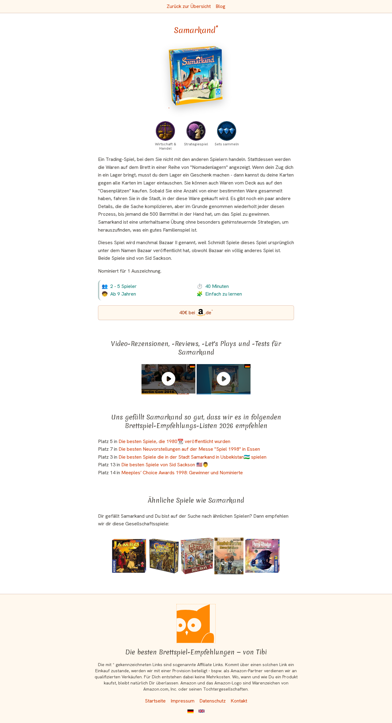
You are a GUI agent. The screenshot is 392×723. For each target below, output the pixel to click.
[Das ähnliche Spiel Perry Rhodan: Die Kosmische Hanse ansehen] (262, 556)
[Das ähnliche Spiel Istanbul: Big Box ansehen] (197, 556)
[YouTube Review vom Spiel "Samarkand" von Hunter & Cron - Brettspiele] (168, 378)
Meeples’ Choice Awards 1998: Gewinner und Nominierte (182, 472)
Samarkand (196, 30)
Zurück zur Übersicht (189, 6)
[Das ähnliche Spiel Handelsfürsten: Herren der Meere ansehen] (228, 556)
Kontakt (239, 701)
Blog (220, 6)
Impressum (182, 701)
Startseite (155, 701)
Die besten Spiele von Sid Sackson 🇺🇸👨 (165, 464)
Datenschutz (212, 701)
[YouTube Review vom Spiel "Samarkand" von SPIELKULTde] (224, 378)
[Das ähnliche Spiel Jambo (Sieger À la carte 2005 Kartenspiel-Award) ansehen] (129, 556)
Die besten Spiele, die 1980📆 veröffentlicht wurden (174, 441)
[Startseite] (196, 623)
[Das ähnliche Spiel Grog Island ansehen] (164, 556)
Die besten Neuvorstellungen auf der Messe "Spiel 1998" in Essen (189, 449)
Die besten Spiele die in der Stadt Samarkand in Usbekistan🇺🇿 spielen (192, 457)
